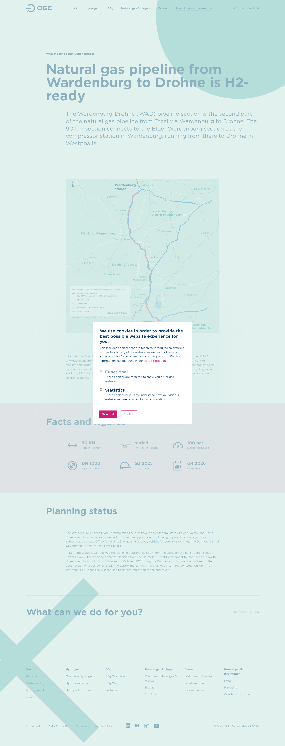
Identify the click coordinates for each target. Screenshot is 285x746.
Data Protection (155, 360)
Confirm (129, 414)
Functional (116, 371)
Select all (108, 414)
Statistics (115, 390)
